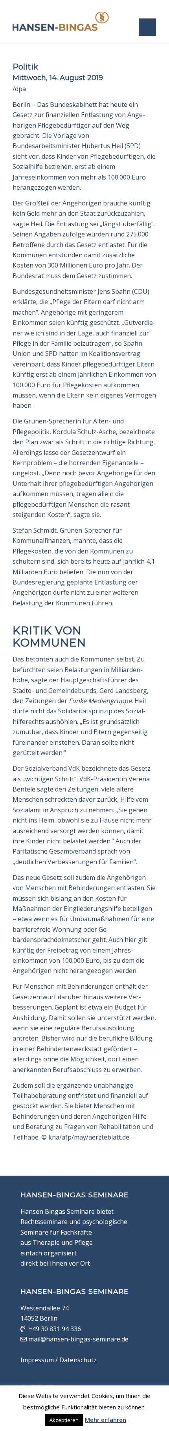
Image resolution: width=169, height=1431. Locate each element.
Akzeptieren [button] (64, 1420)
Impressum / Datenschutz (58, 1360)
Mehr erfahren (105, 1420)
